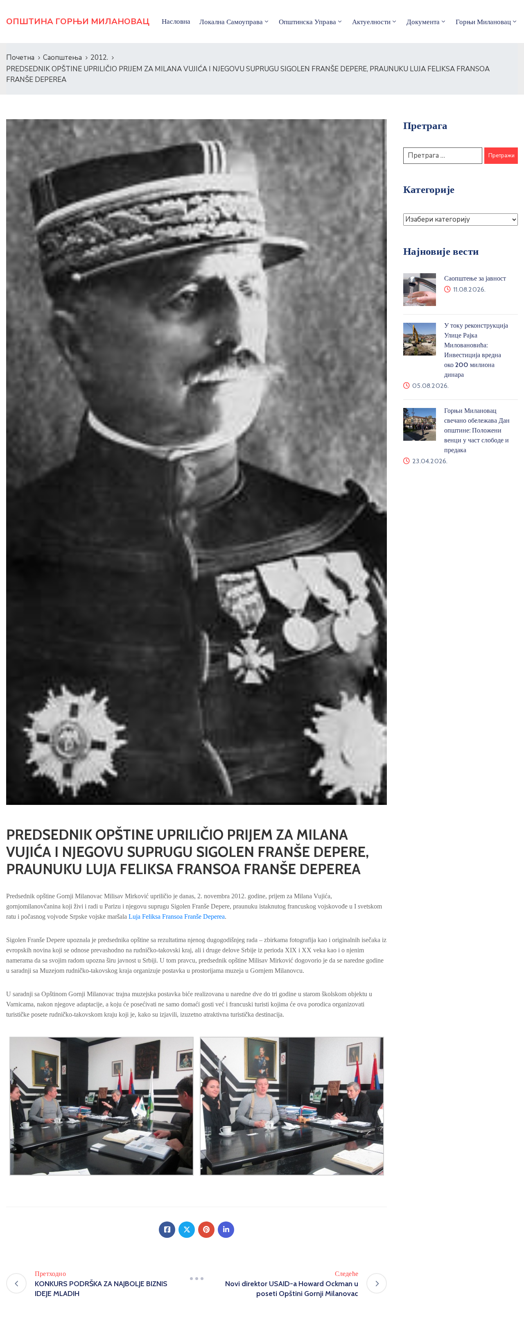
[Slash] (196, 1279)
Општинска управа (307, 22)
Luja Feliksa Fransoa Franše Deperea (177, 916)
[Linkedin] (226, 1229)
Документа (423, 22)
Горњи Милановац (483, 22)
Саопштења (62, 57)
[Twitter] (186, 1229)
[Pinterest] (206, 1229)
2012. (99, 57)
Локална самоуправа (231, 22)
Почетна (20, 57)
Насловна (176, 21)
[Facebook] (167, 1229)
